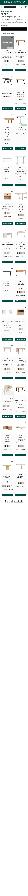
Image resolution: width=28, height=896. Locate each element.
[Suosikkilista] (23, 7)
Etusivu (2, 11)
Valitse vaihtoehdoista (20, 69)
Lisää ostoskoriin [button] (20, 148)
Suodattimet (5, 29)
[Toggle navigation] (2, 7)
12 (14, 501)
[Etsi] (19, 7)
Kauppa (7, 11)
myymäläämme (4, 25)
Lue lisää (7, 69)
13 (17, 501)
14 (20, 501)
